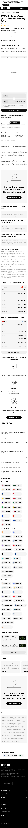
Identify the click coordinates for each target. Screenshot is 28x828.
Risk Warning (21, 738)
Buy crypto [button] (4, 808)
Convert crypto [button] (5, 811)
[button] (18, 8)
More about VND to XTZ (14, 352)
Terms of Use (13, 738)
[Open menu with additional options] (26, 8)
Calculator (8, 12)
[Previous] (2, 755)
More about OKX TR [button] (6, 790)
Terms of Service (15, 741)
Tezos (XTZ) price (11, 140)
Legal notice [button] (4, 794)
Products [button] (3, 797)
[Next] (26, 755)
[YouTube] (8, 824)
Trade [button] (2, 815)
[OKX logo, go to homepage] (5, 8)
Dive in (4, 671)
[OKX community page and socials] (11, 824)
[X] (1, 824)
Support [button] (3, 804)
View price (25, 671)
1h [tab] (3, 57)
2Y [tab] (24, 57)
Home (2, 12)
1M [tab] (16, 57)
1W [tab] (12, 57)
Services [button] (3, 801)
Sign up (22, 8)
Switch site (6, 4)
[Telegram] (4, 824)
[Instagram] (6, 824)
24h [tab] (7, 57)
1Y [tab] (20, 57)
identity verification (11, 391)
